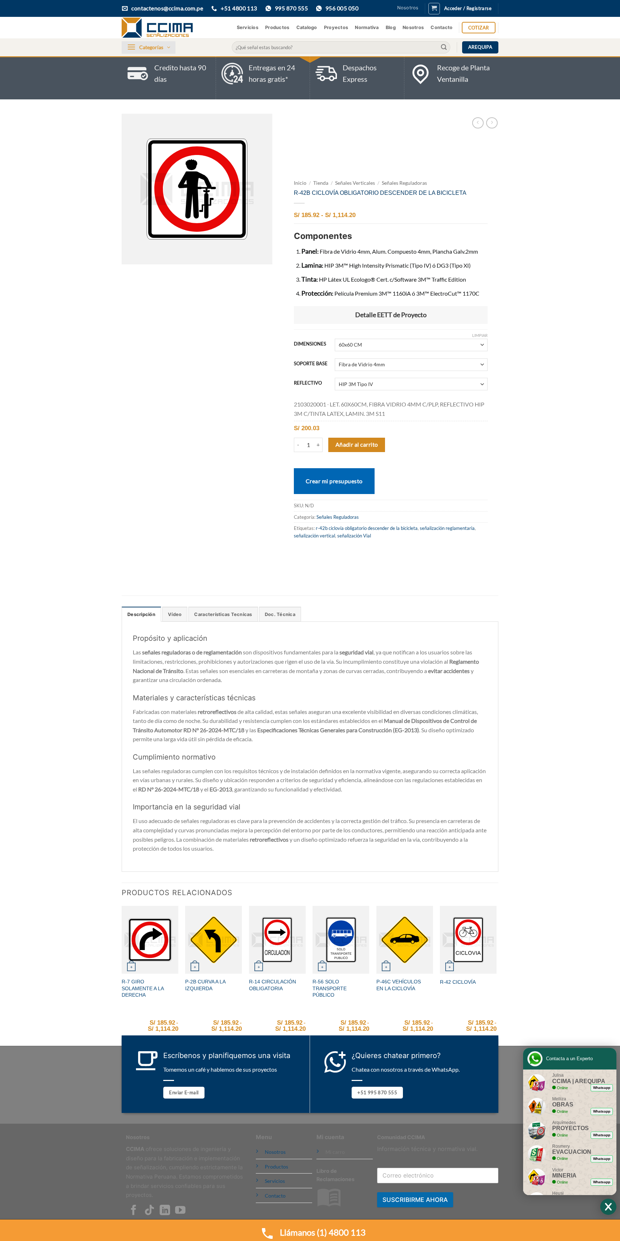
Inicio (300, 183)
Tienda (320, 183)
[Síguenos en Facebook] (133, 1211)
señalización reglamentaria (447, 528)
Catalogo (306, 27)
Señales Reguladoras (404, 183)
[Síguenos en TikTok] (149, 1211)
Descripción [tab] (141, 614)
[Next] (496, 975)
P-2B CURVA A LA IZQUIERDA (205, 985)
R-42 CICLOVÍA (458, 982)
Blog (391, 27)
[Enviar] (444, 47)
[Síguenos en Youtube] (180, 1211)
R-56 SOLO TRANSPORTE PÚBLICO (330, 988)
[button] (434, 8)
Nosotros (408, 7)
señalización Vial (354, 536)
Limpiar (480, 335)
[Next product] (477, 122)
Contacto (441, 27)
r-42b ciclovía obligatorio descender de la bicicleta (367, 528)
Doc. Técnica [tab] (280, 614)
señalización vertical (314, 536)
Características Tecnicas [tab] (223, 614)
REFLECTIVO (308, 383)
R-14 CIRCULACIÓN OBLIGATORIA (272, 985)
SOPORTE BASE (311, 363)
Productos (277, 27)
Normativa (367, 27)
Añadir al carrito (356, 444)
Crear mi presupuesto (334, 481)
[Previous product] (491, 122)
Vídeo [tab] (175, 614)
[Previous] (122, 975)
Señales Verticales (355, 183)
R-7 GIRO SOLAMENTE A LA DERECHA (143, 988)
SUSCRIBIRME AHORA (415, 1199)
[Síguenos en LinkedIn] (165, 1211)
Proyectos (336, 27)
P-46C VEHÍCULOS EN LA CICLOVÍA (398, 985)
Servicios (247, 27)
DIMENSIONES (310, 344)
